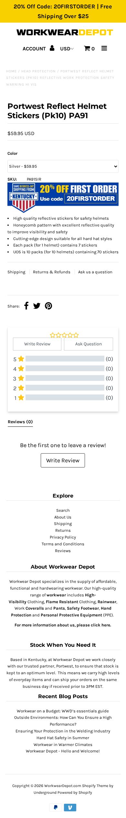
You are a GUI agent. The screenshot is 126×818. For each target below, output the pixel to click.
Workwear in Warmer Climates (63, 744)
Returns (63, 530)
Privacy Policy (63, 537)
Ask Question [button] (88, 344)
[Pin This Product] (48, 307)
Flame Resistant (62, 601)
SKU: (12, 179)
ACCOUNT (35, 49)
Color (12, 153)
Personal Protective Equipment (71, 615)
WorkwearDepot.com (62, 785)
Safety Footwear (83, 608)
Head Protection (38, 71)
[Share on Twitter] (37, 307)
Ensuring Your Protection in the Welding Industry (63, 731)
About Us (62, 517)
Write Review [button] (37, 344)
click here (100, 625)
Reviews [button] (20, 422)
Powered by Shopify (75, 792)
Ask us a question (95, 271)
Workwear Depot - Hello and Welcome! (63, 751)
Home (11, 71)
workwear (56, 595)
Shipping (16, 271)
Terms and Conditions (63, 543)
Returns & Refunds (52, 271)
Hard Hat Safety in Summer (63, 737)
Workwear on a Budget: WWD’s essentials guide (63, 710)
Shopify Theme (95, 785)
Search (63, 510)
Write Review (62, 460)
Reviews (63, 550)
